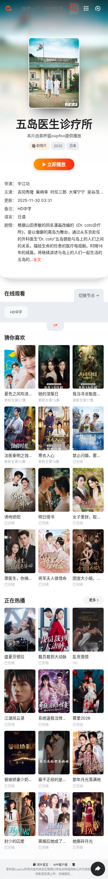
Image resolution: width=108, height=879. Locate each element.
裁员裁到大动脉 (52, 656)
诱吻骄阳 (12, 516)
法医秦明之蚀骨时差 (19, 455)
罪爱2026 (81, 718)
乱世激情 (81, 656)
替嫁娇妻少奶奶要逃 (19, 779)
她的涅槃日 (48, 393)
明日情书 (46, 516)
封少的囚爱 (14, 841)
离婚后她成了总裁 (53, 841)
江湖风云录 (14, 718)
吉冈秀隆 (26, 191)
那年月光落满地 (87, 779)
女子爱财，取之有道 (88, 516)
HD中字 (16, 312)
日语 (22, 216)
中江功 (24, 183)
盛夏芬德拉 (14, 656)
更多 (92, 600)
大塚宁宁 (77, 191)
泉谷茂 (93, 191)
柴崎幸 (42, 191)
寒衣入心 (46, 455)
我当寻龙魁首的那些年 (88, 393)
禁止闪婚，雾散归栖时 (88, 455)
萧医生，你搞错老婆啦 (19, 578)
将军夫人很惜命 (52, 578)
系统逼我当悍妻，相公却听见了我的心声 (53, 718)
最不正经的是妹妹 (53, 779)
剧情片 (41, 146)
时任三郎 (58, 191)
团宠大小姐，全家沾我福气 (88, 578)
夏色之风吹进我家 (19, 393)
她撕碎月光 (83, 841)
